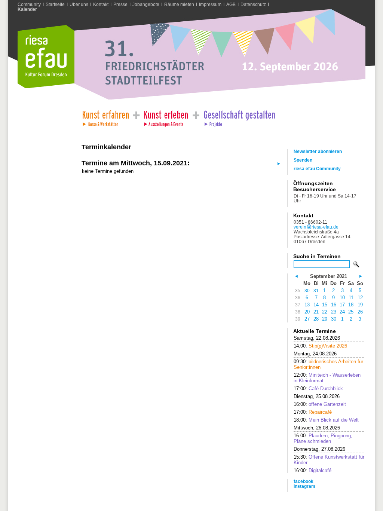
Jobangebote (145, 4)
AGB (231, 4)
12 (360, 297)
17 (342, 304)
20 (307, 312)
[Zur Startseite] (46, 86)
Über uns (79, 4)
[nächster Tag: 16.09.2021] (278, 163)
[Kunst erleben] (166, 116)
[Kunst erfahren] (105, 116)
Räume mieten (179, 4)
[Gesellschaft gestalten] (239, 116)
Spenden (303, 159)
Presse (120, 4)
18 (350, 304)
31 (316, 290)
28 (316, 319)
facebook (303, 481)
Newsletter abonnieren (318, 151)
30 (307, 290)
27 (307, 319)
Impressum (210, 4)
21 (316, 312)
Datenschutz (253, 4)
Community (29, 4)
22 (324, 312)
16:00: (320, 404)
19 (360, 304)
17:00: (318, 388)
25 (350, 312)
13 (307, 304)
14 (316, 304)
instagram (304, 486)
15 (324, 304)
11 (351, 297)
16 (333, 304)
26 (360, 312)
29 (324, 319)
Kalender (27, 9)
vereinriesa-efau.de (316, 226)
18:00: (326, 420)
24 (342, 312)
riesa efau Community (317, 168)
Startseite (55, 4)
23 (333, 312)
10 (342, 297)
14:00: (320, 346)
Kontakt (100, 4)
